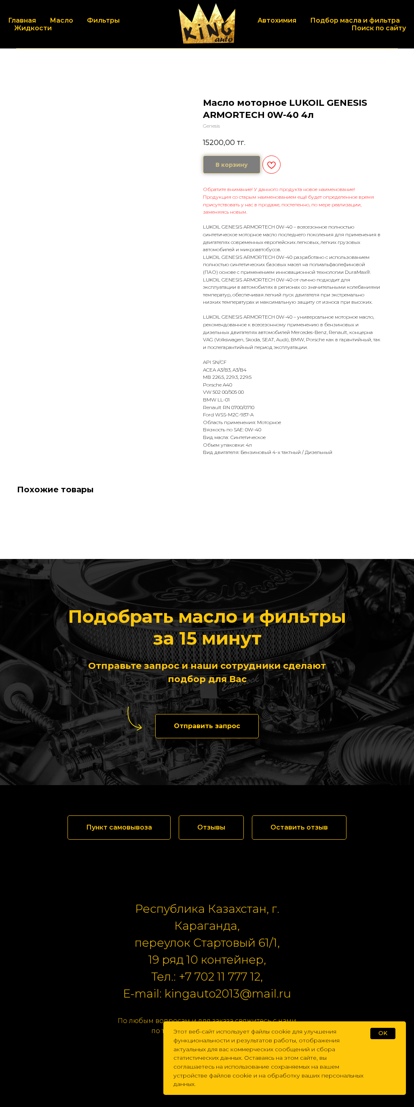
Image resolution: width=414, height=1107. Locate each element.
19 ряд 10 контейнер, (207, 959)
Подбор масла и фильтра (355, 20)
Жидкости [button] (33, 28)
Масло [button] (61, 20)
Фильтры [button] (103, 20)
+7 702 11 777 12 (219, 976)
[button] (207, 726)
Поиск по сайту (378, 28)
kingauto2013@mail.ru (228, 993)
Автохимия (277, 20)
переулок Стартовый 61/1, (207, 942)
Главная (22, 20)
